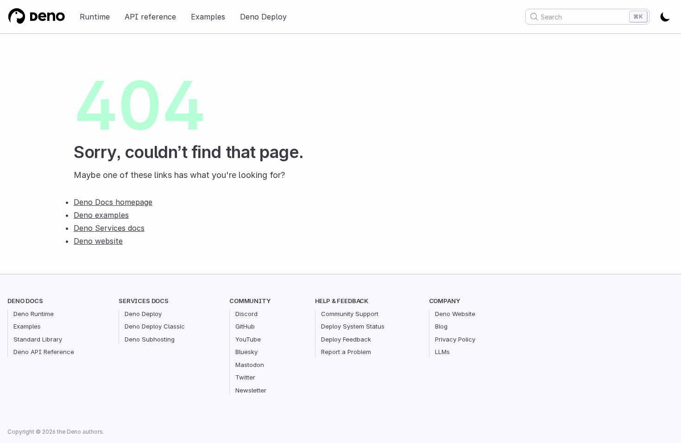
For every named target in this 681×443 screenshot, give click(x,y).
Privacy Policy (455, 339)
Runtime (95, 16)
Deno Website (455, 313)
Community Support (349, 313)
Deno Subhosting (150, 339)
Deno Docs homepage (113, 202)
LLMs (442, 351)
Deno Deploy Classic (155, 326)
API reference (150, 16)
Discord (246, 313)
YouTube (248, 339)
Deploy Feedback (346, 339)
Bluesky (246, 351)
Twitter (245, 377)
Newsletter (250, 390)
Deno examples (101, 215)
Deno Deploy (263, 16)
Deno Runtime (33, 313)
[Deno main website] (36, 16)
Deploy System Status (353, 326)
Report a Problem (346, 351)
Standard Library (37, 339)
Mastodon (249, 364)
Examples (208, 16)
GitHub (245, 326)
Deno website (98, 241)
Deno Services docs (109, 228)
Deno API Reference (43, 351)
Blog (441, 326)
